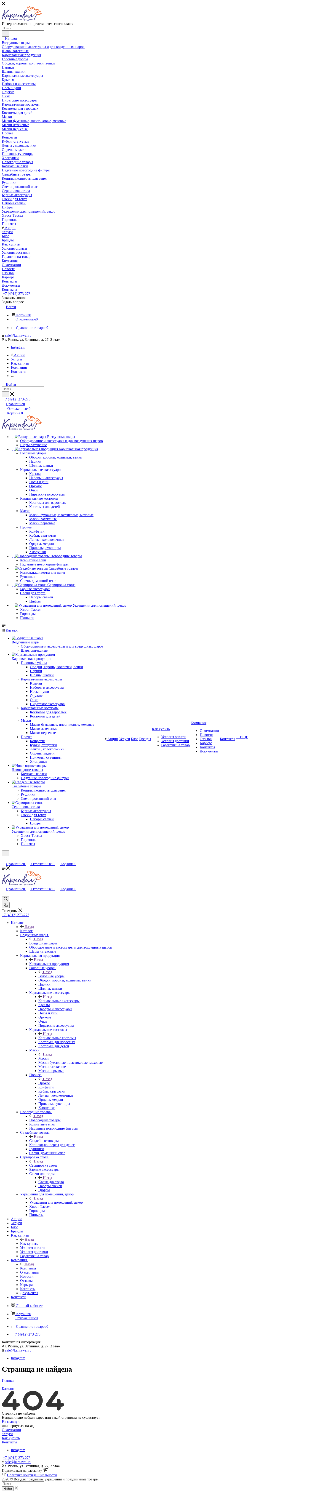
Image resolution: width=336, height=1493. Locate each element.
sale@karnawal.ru (18, 335)
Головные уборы (51, 976)
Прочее (44, 1083)
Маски (43, 1058)
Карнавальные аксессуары (59, 1001)
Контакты (9, 1442)
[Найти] (5, 34)
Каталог (26, 931)
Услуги (7, 1434)
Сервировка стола (43, 1165)
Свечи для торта (51, 1182)
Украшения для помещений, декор (56, 1202)
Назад (29, 927)
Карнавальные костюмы (57, 1038)
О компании (11, 1430)
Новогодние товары (45, 1120)
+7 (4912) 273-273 (16, 294)
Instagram (18, 347)
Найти (8, 1488)
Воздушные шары (43, 943)
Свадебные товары (44, 1141)
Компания (28, 1268)
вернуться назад (21, 1426)
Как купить (29, 1243)
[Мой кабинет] (4, 859)
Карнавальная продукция (49, 964)
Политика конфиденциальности (32, 1475)
